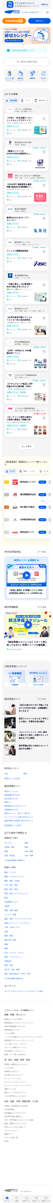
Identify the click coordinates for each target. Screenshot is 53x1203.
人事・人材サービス (12, 927)
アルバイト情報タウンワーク (15, 1047)
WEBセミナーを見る (12, 779)
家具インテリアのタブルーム (15, 1093)
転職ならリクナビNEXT (13, 1019)
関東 (6, 851)
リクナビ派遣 (9, 1033)
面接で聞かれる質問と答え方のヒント (18, 821)
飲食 (6, 898)
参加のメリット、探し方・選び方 (17, 813)
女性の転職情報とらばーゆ (14, 1026)
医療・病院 (8, 936)
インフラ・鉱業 (10, 915)
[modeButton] (31, 12)
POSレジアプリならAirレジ (14, 1127)
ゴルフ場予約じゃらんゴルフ (15, 1096)
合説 (6, 774)
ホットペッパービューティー (15, 1082)
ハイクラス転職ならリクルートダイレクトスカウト (23, 1037)
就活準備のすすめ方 (12, 795)
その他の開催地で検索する (14, 860)
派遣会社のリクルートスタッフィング (18, 1040)
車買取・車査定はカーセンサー (16, 1064)
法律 (6, 932)
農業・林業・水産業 (12, 881)
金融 (6, 944)
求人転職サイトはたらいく (14, 1051)
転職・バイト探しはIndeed (14, 1054)
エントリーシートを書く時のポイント (18, 817)
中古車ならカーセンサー (13, 1075)
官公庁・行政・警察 (12, 970)
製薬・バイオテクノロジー (14, 877)
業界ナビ (7, 802)
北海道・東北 (9, 847)
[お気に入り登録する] (44, 119)
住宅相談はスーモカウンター (15, 1113)
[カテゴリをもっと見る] (47, 100)
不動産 (6, 906)
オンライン (8, 843)
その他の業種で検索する (13, 979)
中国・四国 (28, 851)
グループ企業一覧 (11, 1138)
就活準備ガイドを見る (12, 825)
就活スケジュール (11, 791)
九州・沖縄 (28, 856)
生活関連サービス (11, 902)
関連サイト (8, 1134)
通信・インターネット (12, 957)
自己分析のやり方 (11, 799)
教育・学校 (8, 965)
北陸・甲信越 (9, 856)
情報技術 (7, 961)
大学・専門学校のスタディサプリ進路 (18, 1120)
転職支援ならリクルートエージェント (18, 1023)
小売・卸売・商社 (11, 885)
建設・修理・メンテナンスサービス (18, 919)
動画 (25, 774)
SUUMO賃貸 (9, 1109)
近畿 (26, 847)
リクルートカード (11, 1131)
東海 (26, 843)
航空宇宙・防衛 (10, 940)
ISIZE (6, 1141)
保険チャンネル (10, 1089)
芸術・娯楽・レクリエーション (16, 893)
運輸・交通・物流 (11, 910)
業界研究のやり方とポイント (15, 806)
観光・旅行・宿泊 (11, 889)
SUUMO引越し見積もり (13, 1116)
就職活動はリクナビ (12, 1030)
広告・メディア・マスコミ (14, 953)
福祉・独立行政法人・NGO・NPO (17, 974)
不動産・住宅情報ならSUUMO (16, 1106)
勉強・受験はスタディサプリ (15, 1124)
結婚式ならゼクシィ (12, 1071)
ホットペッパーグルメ (12, 1078)
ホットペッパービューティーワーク (18, 1085)
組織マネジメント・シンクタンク (17, 923)
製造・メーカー (10, 872)
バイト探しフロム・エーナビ (15, 1044)
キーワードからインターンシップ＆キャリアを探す (23, 991)
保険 (6, 948)
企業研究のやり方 (11, 810)
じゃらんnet (9, 1068)
